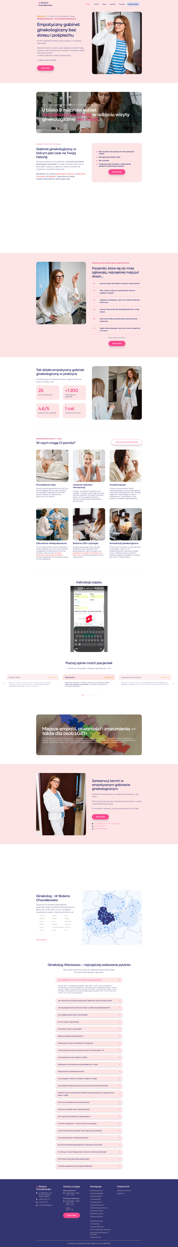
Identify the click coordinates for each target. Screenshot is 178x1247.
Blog (104, 4)
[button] (4, 683)
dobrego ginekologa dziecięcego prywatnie (49, 554)
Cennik (96, 4)
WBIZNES (107, 1243)
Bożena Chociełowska (45, 3)
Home (88, 4)
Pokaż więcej (41, 940)
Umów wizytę (133, 4)
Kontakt (122, 4)
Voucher (113, 4)
